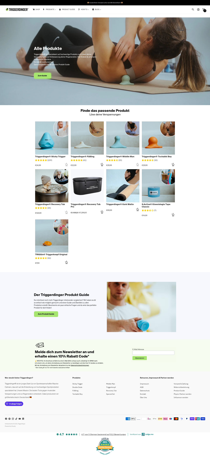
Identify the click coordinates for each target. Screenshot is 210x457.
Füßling (75, 391)
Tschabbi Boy (77, 394)
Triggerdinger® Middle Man (120, 157)
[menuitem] (36, 9)
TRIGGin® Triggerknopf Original (51, 255)
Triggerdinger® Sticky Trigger (50, 157)
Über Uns (143, 397)
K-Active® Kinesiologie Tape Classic (156, 205)
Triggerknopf (111, 387)
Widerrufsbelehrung (181, 387)
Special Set (110, 394)
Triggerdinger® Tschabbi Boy (157, 157)
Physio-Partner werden (182, 394)
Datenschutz (145, 391)
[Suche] (193, 9)
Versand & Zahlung (181, 384)
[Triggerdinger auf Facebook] (6, 419)
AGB (141, 387)
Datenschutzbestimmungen (80, 365)
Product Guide (179, 391)
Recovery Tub (111, 391)
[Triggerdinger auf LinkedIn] (23, 419)
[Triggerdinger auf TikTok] (16, 419)
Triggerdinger (21, 423)
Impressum (144, 384)
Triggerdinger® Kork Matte (120, 204)
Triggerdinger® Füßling (82, 157)
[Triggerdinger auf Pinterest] (9, 419)
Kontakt (143, 394)
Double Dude (77, 387)
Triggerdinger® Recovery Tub (50, 204)
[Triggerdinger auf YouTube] (19, 419)
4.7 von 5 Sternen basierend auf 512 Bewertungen (103, 434)
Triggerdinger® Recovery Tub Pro (86, 205)
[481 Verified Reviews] (105, 456)
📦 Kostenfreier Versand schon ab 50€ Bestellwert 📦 (105, 3)
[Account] (198, 9)
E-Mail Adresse (138, 349)
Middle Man (110, 384)
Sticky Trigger (77, 384)
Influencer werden (181, 397)
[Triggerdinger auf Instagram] (13, 419)
